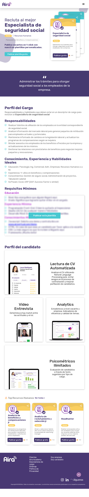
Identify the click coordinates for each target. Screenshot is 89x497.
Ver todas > (40, 398)
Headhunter (67, 419)
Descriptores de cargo (36, 463)
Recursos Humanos (22, 36)
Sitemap (33, 466)
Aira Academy (35, 460)
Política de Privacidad (34, 470)
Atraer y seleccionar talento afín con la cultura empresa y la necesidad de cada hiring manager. (44, 431)
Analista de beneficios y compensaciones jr (17, 419)
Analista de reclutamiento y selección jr (43, 418)
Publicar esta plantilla (44, 215)
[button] (83, 4)
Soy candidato (57, 460)
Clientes (33, 457)
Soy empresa (56, 457)
